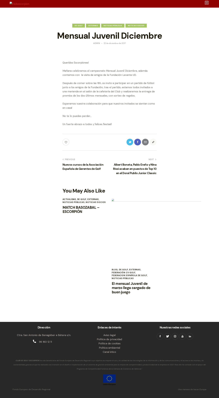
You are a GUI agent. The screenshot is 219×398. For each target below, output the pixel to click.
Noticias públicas (113, 26)
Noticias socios (136, 26)
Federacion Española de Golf (129, 275)
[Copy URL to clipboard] (153, 142)
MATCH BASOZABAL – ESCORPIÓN (81, 209)
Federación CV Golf (123, 272)
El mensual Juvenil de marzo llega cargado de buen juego (131, 288)
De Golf (78, 26)
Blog (115, 269)
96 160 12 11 (45, 341)
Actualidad (69, 199)
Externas (93, 26)
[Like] (66, 142)
